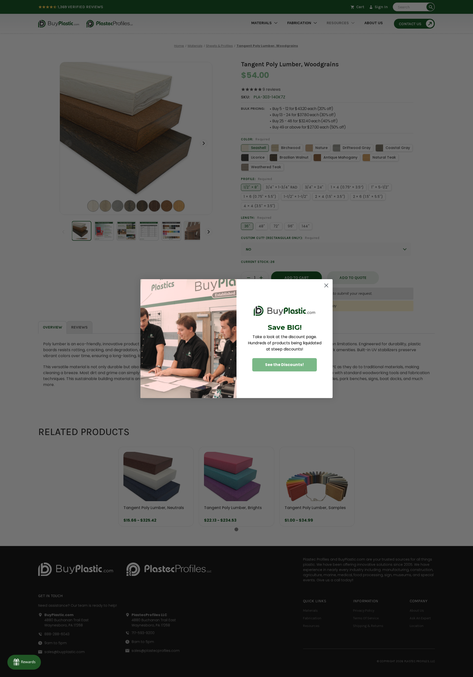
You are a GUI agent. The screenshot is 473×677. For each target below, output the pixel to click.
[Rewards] (24, 662)
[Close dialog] (326, 285)
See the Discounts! (284, 364)
